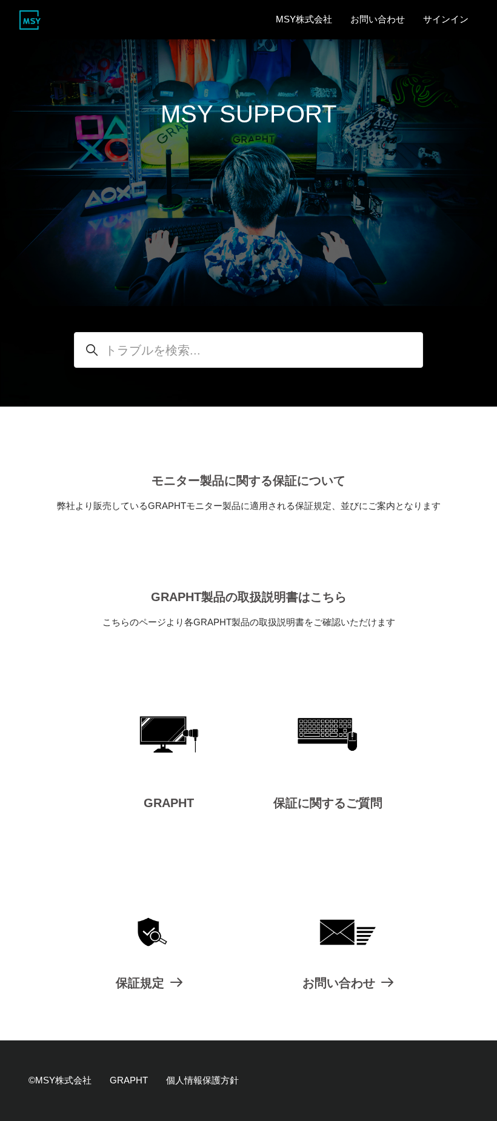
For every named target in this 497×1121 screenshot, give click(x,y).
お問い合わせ (377, 19)
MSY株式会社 (304, 19)
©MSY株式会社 (60, 1080)
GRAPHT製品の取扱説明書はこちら (249, 597)
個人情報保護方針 (202, 1080)
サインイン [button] (446, 19)
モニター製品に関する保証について (248, 480)
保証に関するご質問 (327, 803)
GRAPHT (169, 803)
